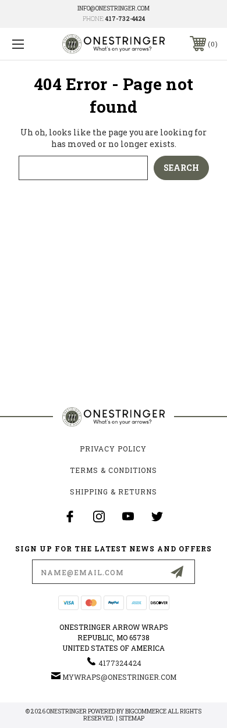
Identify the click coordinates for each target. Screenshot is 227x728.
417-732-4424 (125, 19)
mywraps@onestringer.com (119, 677)
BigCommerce (145, 711)
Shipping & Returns (113, 491)
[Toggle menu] (32, 44)
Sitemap (131, 718)
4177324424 (119, 663)
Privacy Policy (113, 448)
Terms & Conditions (113, 470)
